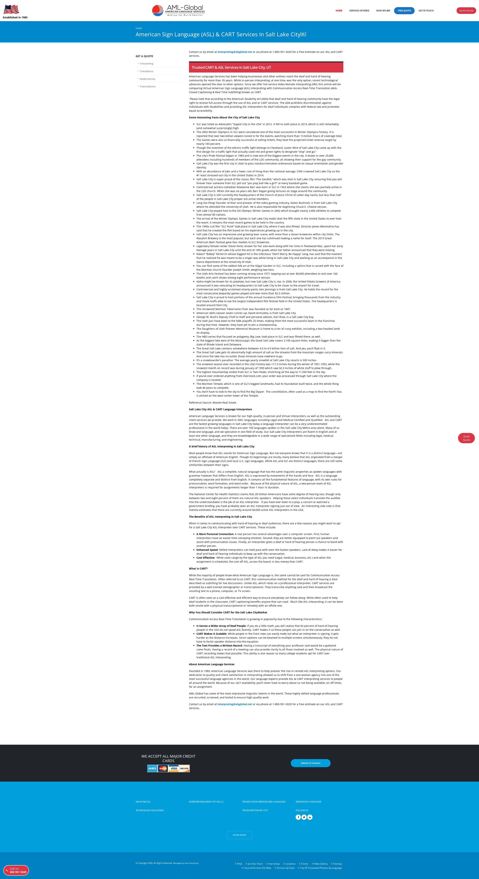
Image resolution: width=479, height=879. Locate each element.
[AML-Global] (141, 10)
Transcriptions (148, 86)
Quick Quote (466, 10)
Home (339, 10)
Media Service (147, 79)
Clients (304, 863)
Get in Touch (426, 10)
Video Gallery (321, 863)
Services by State (286, 867)
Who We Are (383, 10)
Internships (274, 863)
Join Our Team (255, 863)
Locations (290, 863)
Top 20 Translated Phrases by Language (321, 867)
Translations (146, 71)
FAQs (239, 863)
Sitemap (337, 863)
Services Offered (359, 10)
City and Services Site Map (257, 867)
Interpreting (146, 63)
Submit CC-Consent (311, 763)
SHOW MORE (239, 835)
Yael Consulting (191, 863)
